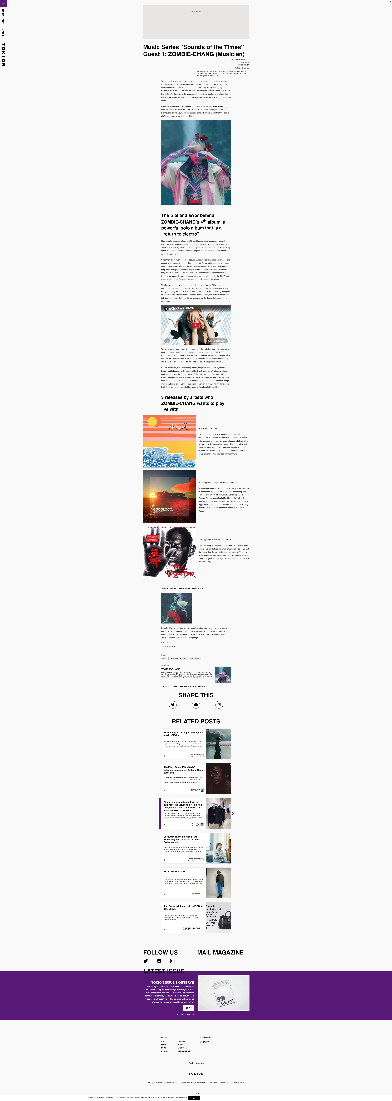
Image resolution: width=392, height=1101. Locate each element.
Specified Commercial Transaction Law (192, 1083)
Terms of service (171, 1083)
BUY (188, 1008)
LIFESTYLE (182, 1048)
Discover (245, 68)
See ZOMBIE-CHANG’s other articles (184, 686)
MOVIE (180, 1044)
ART (163, 1041)
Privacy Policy (213, 1083)
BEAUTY (164, 1051)
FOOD (163, 1048)
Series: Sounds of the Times (238, 60)
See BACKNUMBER (184, 1015)
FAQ (149, 1083)
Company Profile (238, 1083)
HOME (164, 1037)
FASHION (181, 1041)
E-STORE (207, 1037)
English (200, 1063)
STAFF (206, 1042)
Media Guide (225, 1083)
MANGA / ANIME (184, 1051)
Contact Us (158, 1083)
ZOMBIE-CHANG (195, 659)
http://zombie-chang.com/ (201, 678)
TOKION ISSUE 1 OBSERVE (172, 982)
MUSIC (237, 68)
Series (164, 659)
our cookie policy (182, 1097)
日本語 (190, 1063)
